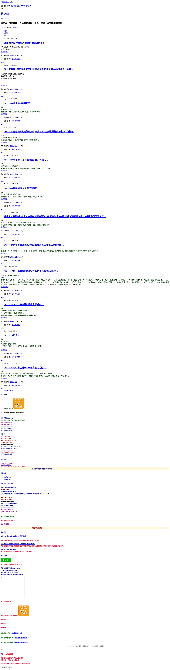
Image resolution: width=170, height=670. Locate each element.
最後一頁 (10, 390)
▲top (2, 62)
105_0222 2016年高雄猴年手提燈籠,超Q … (24, 304)
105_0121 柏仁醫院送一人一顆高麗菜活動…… (25, 367)
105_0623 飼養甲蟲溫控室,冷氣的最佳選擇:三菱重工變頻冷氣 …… (35, 245)
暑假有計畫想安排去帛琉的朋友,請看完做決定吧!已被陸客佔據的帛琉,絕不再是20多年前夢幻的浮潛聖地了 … (55, 216)
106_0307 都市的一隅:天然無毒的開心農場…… (26, 160)
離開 (10, 667)
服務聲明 (102, 646)
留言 (16, 55)
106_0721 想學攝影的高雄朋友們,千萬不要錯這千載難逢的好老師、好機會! (39, 131)
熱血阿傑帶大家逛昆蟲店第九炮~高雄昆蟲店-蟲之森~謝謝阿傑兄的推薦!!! (38, 69)
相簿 (5, 31)
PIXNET (72, 646)
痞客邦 (12, 55)
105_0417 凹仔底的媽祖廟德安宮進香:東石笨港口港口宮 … (31, 271)
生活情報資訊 (16, 59)
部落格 (6, 33)
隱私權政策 (95, 646)
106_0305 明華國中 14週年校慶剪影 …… (23, 188)
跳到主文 (3, 18)
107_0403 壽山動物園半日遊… (18, 103)
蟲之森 (5, 13)
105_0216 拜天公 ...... (13, 335)
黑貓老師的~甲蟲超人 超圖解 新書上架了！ (24, 43)
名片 (5, 35)
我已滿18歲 (4, 667)
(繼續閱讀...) (4, 52)
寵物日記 (15, 27)
